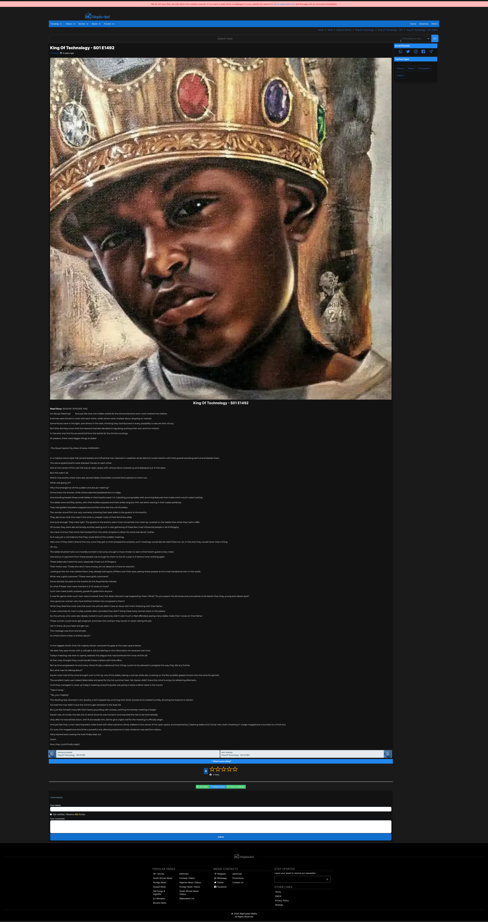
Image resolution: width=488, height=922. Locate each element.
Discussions (424, 68)
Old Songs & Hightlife (159, 892)
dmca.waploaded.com (284, 4)
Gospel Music (159, 886)
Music (411, 68)
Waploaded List (186, 898)
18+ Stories (158, 874)
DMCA (434, 24)
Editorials (183, 874)
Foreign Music (159, 882)
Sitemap (279, 905)
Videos (400, 75)
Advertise (237, 874)
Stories (400, 68)
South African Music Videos (189, 892)
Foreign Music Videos (189, 886)
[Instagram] (415, 52)
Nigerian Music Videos (190, 882)
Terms (278, 892)
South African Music (162, 878)
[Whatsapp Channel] (400, 52)
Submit (221, 837)
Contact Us (237, 882)
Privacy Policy (282, 900)
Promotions (237, 878)
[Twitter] (408, 52)
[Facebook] (423, 52)
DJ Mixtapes (159, 898)
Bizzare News (159, 903)
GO (434, 38)
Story (56, 53)
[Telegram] (431, 52)
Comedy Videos (187, 878)
